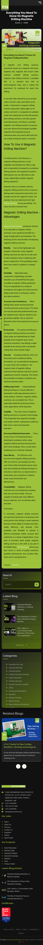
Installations (34, 929)
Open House (8, 838)
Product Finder (9, 864)
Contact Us (8, 830)
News (25, 929)
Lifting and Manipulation (17, 691)
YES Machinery (23, 547)
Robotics (7, 858)
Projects (21, 933)
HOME (25, 23)
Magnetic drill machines (13, 226)
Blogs (18, 929)
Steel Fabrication (10, 848)
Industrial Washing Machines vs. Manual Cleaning (18, 875)
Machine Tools (9, 850)
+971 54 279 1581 (11, 806)
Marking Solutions (15, 698)
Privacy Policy (9, 929)
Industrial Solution (10, 853)
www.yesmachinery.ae (14, 940)
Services (7, 827)
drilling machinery (10, 203)
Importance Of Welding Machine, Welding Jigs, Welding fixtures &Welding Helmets (19, 745)
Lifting (11, 688)
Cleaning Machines (15, 668)
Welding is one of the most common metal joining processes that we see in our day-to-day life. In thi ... (22, 755)
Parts (6, 861)
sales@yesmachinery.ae (13, 812)
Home (6, 822)
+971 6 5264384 (10, 809)
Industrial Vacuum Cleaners (19, 684)
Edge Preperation (15, 678)
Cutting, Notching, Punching (19, 674)
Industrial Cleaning (11, 856)
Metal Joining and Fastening (19, 704)
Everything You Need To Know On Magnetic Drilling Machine (20, 56)
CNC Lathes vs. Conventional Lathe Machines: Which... (20, 890)
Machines (15, 565)
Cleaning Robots (15, 671)
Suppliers (7, 832)
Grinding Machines (15, 681)
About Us (7, 824)
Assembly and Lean (16, 664)
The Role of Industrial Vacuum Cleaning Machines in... (18, 897)
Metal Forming (14, 701)
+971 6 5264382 (10, 803)
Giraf (22, 942)
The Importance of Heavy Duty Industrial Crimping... (18, 882)
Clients (6, 835)
